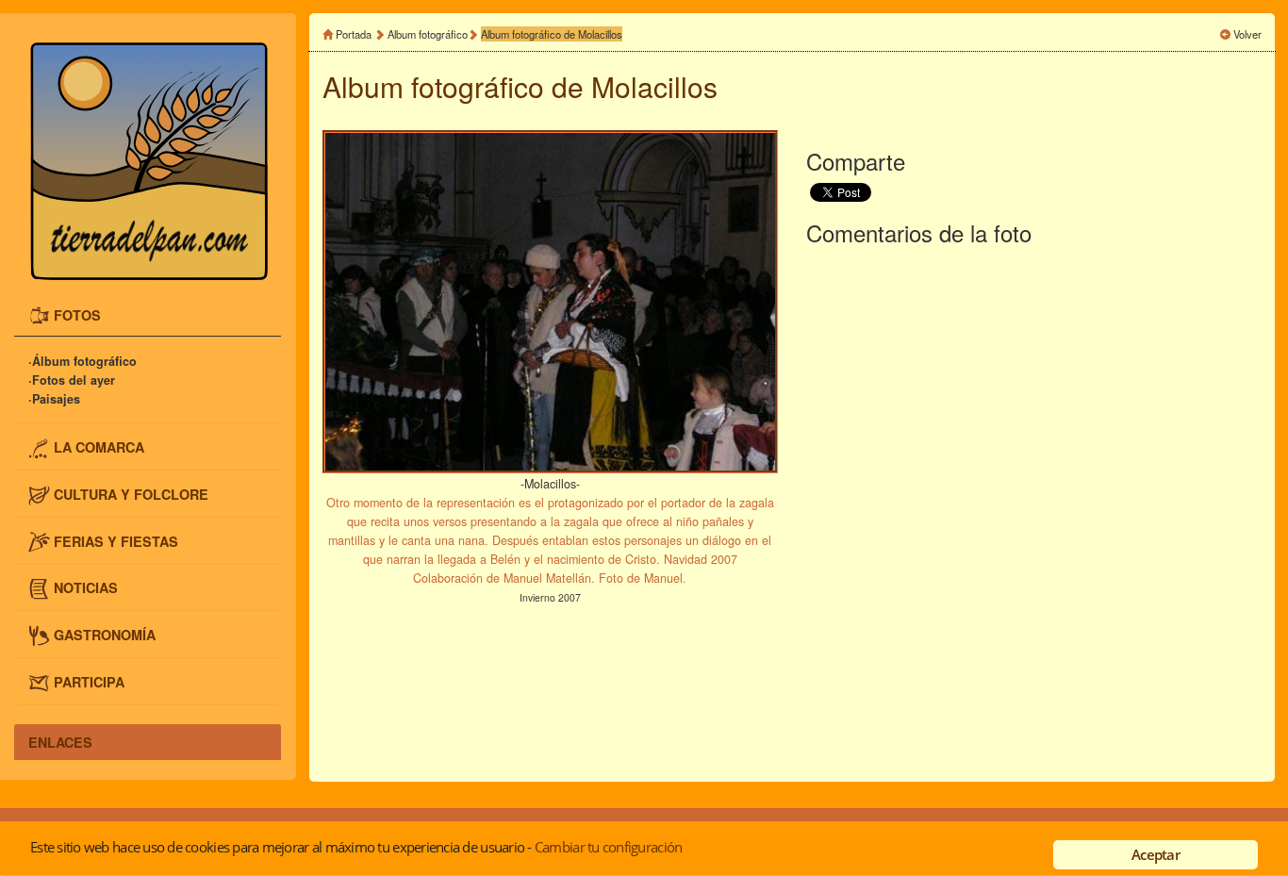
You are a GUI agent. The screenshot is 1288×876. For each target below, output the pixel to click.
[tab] (147, 316)
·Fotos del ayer (71, 380)
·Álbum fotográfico (82, 361)
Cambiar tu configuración (608, 846)
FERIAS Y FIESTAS (116, 540)
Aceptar (1155, 854)
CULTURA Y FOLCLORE (131, 494)
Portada (354, 33)
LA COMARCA (99, 447)
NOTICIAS (86, 587)
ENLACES (60, 742)
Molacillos (654, 86)
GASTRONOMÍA (105, 634)
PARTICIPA (89, 680)
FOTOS (77, 314)
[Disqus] (1034, 510)
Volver (1247, 33)
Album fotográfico (428, 33)
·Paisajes (54, 398)
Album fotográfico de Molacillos (551, 33)
